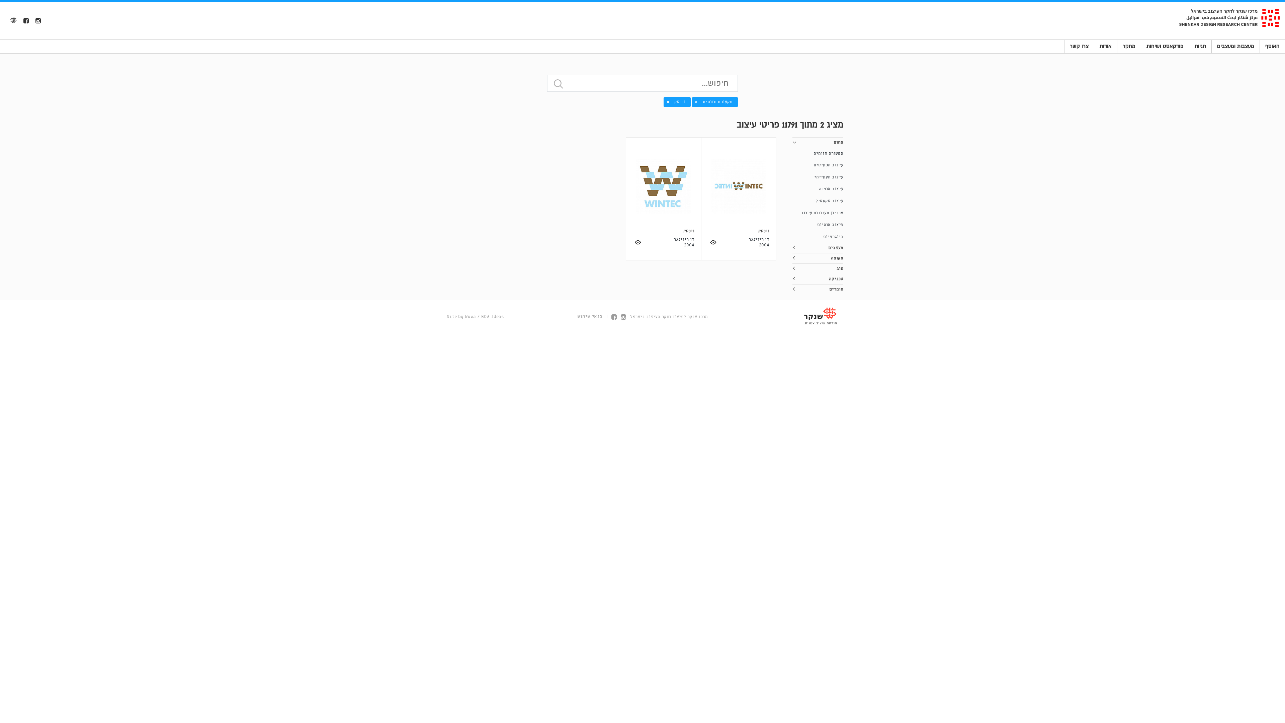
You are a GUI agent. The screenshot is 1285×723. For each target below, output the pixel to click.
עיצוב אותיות (830, 225)
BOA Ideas (492, 317)
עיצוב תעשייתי (828, 177)
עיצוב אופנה (831, 189)
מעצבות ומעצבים (1235, 46)
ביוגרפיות (833, 237)
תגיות (1200, 46)
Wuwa (470, 317)
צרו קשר (1079, 46)
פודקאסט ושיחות (1165, 46)
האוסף (1272, 46)
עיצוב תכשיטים (828, 165)
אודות (1106, 46)
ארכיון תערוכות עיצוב (822, 213)
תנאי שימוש (589, 316)
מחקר (1129, 46)
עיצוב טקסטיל (829, 201)
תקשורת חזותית (828, 153)
